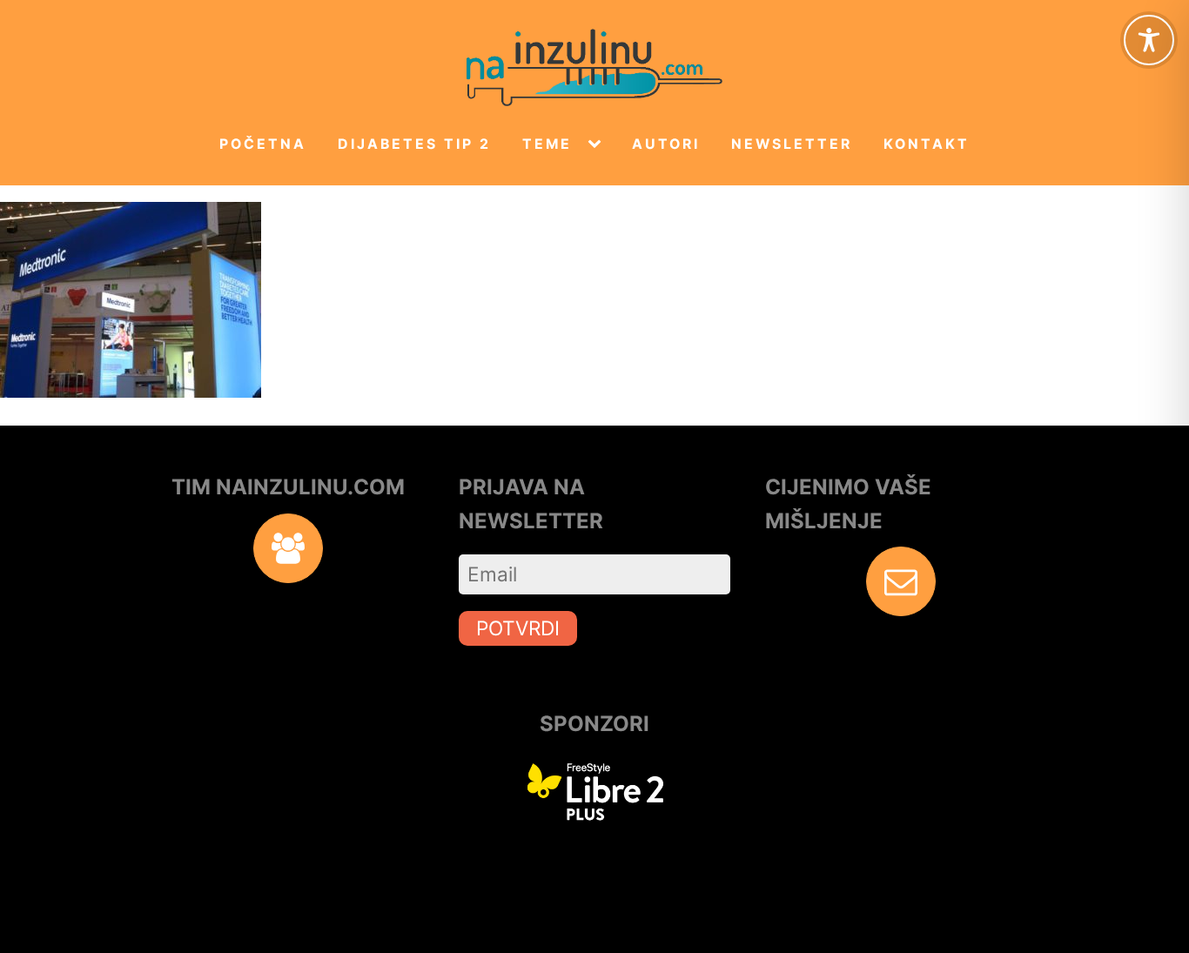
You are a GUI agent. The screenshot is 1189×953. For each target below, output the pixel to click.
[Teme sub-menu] (598, 144)
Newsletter (791, 144)
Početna (262, 144)
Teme (547, 144)
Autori (666, 144)
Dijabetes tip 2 (414, 144)
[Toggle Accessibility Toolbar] (1149, 40)
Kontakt (926, 144)
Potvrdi (518, 628)
